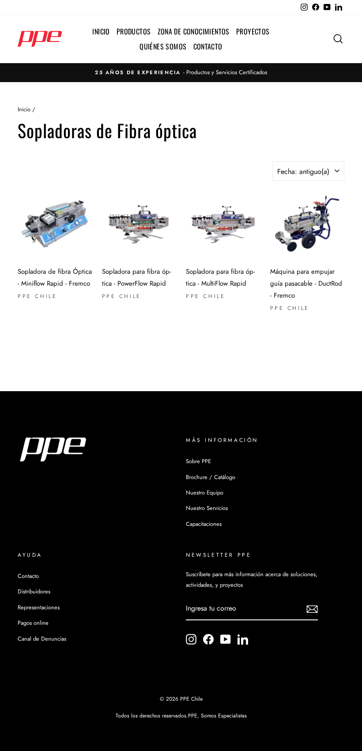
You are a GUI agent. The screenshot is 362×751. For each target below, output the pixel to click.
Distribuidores (34, 591)
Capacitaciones (204, 524)
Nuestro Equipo (204, 492)
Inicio (100, 31)
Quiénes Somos (163, 46)
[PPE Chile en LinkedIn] (243, 639)
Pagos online (33, 623)
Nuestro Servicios (207, 508)
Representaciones (39, 607)
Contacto (207, 46)
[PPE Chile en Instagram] (191, 639)
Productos (134, 31)
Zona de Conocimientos (194, 31)
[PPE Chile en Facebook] (208, 639)
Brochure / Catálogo (210, 477)
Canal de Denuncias (42, 638)
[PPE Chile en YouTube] (225, 639)
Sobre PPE (198, 461)
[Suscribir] (312, 608)
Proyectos (253, 31)
